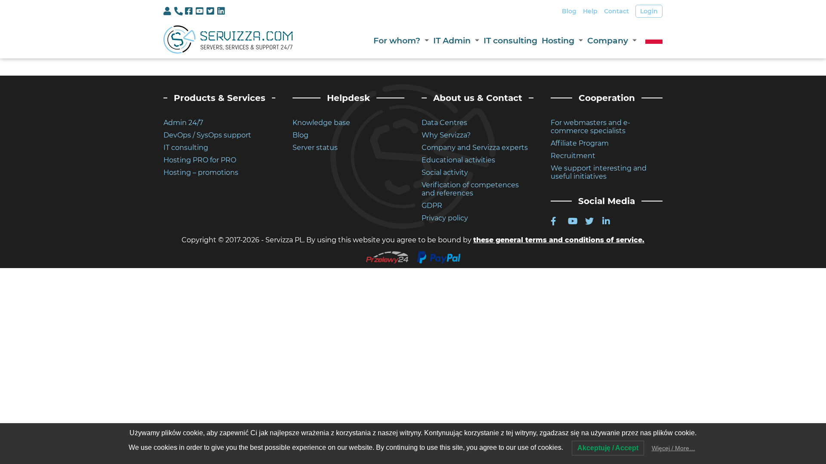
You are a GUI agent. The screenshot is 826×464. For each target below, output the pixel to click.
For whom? (396, 41)
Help (590, 11)
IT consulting (510, 41)
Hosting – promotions (200, 172)
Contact (616, 11)
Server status (315, 147)
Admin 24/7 (183, 123)
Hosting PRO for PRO (199, 160)
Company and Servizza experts (475, 147)
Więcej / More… (673, 448)
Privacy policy (445, 218)
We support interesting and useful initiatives (599, 172)
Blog (569, 11)
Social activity (445, 172)
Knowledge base (321, 123)
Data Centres (444, 123)
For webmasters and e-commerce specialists (590, 127)
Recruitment (573, 156)
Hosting (558, 41)
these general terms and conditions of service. (558, 240)
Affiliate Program (580, 143)
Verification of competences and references (470, 189)
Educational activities (458, 160)
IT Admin (452, 41)
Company (607, 41)
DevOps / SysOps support (207, 135)
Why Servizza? (446, 135)
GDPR (432, 205)
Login (649, 11)
